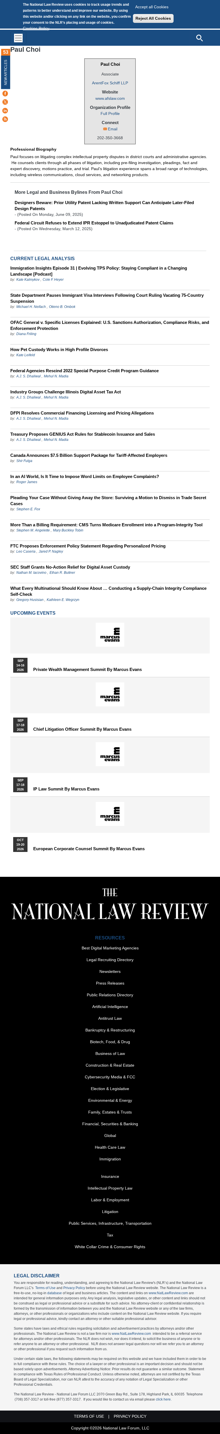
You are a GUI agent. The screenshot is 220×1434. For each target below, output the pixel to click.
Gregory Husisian (30, 600)
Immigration (110, 1159)
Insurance (110, 1176)
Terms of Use (45, 1288)
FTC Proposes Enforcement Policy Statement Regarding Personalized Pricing (88, 545)
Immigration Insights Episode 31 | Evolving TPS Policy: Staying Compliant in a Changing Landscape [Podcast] (98, 271)
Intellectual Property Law (110, 1188)
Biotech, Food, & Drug (110, 1041)
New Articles (6, 72)
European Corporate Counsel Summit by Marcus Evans (89, 849)
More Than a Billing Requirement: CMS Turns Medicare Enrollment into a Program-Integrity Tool (106, 524)
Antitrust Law (110, 1018)
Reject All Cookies (153, 18)
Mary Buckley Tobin (68, 530)
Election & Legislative (110, 1088)
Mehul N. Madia (56, 376)
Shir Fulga (24, 461)
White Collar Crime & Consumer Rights (110, 1246)
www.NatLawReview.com (168, 1293)
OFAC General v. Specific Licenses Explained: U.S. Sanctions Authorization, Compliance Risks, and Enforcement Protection (109, 325)
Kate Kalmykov (28, 280)
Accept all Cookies (151, 7)
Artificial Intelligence (110, 1006)
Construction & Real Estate (110, 1065)
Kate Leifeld (25, 355)
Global (110, 1135)
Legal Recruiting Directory (110, 959)
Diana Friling (26, 334)
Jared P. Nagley (51, 551)
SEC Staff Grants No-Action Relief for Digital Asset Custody (70, 567)
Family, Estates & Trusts (110, 1112)
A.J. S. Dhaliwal (28, 376)
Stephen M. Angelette (33, 530)
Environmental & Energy (110, 1100)
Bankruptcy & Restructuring (110, 1030)
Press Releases (110, 983)
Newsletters (110, 971)
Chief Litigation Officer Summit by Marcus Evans (82, 729)
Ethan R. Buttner (62, 573)
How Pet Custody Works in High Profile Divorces (59, 349)
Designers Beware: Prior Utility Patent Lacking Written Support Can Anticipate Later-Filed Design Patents (104, 205)
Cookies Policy (36, 28)
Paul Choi (110, 64)
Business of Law (110, 1053)
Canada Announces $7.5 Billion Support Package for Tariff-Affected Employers (88, 455)
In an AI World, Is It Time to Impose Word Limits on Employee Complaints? (84, 476)
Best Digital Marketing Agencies (110, 948)
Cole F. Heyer (53, 280)
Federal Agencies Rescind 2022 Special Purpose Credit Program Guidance (84, 370)
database (54, 1293)
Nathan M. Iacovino (31, 573)
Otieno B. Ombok (62, 307)
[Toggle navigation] (18, 37)
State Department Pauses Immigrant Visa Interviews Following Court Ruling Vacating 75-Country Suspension (107, 298)
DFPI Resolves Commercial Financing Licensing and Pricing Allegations (82, 413)
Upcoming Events (33, 613)
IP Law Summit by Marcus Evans (66, 789)
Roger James (26, 482)
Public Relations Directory (110, 995)
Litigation (110, 1211)
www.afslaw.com (110, 98)
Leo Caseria (26, 551)
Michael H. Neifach (31, 307)
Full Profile (110, 113)
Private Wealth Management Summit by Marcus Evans (87, 669)
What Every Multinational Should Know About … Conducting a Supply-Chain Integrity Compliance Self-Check (108, 591)
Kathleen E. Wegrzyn (63, 600)
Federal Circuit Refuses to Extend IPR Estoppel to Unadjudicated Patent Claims (94, 222)
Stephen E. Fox (28, 509)
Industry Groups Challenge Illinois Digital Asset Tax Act (65, 391)
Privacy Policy (74, 1288)
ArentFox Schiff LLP (110, 83)
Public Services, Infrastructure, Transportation (110, 1223)
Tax (110, 1235)
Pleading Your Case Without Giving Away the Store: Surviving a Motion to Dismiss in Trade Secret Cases (108, 500)
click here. (164, 1399)
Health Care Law (110, 1147)
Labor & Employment (110, 1200)
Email (112, 129)
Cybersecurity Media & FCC (110, 1077)
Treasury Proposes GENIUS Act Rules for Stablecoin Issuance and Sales (82, 434)
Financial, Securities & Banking (110, 1124)
